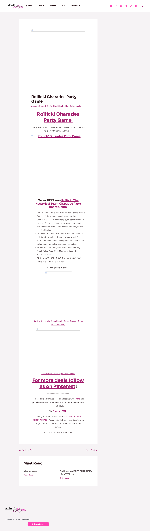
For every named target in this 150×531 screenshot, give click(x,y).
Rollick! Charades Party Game (58, 117)
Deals (41, 6)
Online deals (75, 106)
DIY (63, 6)
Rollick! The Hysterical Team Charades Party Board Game (58, 204)
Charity (29, 6)
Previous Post (26, 450)
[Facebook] (111, 6)
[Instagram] (116, 6)
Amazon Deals (37, 106)
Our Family (75, 6)
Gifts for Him (63, 106)
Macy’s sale (30, 471)
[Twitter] (131, 6)
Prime (77, 399)
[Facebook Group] (121, 6)
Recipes (53, 6)
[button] (34, 6)
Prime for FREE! (60, 411)
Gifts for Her (50, 106)
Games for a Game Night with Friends (58, 373)
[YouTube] (136, 6)
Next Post (91, 450)
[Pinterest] (126, 6)
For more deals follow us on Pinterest (58, 383)
